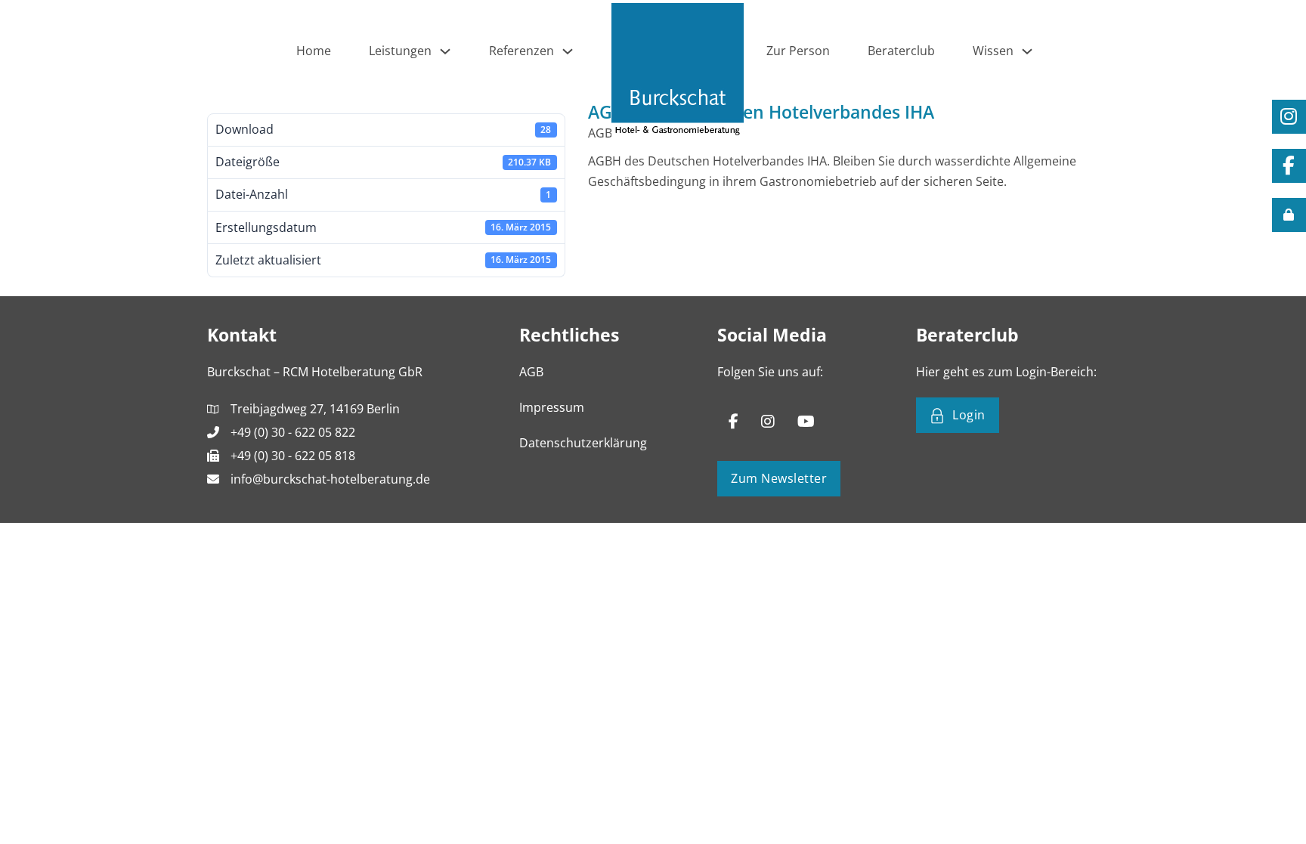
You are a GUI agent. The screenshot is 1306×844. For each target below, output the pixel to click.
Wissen (993, 50)
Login (969, 415)
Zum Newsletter (779, 478)
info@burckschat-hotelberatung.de (330, 479)
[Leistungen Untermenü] (445, 51)
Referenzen (521, 50)
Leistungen (400, 50)
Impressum (551, 407)
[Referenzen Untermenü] (568, 51)
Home (313, 50)
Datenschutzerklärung (583, 442)
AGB (531, 371)
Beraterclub (901, 50)
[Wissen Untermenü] (1027, 51)
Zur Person (798, 50)
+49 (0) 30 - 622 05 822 (293, 432)
